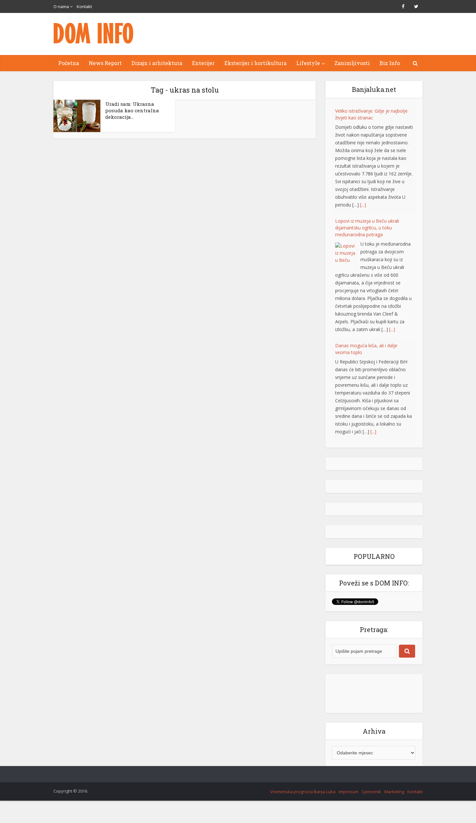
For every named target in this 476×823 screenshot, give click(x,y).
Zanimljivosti (352, 63)
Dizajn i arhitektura (156, 63)
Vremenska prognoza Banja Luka (302, 792)
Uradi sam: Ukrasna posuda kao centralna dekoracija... (132, 110)
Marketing (394, 792)
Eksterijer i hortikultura (255, 63)
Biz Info (390, 63)
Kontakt (84, 6)
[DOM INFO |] (93, 33)
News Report (105, 63)
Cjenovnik (371, 792)
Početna (68, 63)
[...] (363, 149)
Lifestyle (308, 63)
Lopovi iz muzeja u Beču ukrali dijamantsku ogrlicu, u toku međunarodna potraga (367, 172)
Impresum (348, 792)
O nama (61, 6)
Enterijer (203, 63)
